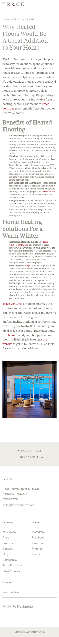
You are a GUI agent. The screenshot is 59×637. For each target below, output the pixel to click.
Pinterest (37, 549)
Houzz (36, 554)
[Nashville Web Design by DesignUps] (25, 607)
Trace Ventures (37, 632)
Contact (7, 549)
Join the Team (11, 592)
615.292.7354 (10, 500)
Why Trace (9, 532)
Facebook (38, 538)
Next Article (29, 457)
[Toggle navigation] (52, 2)
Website (7, 607)
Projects (7, 543)
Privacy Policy (11, 571)
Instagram (38, 532)
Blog (5, 554)
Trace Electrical (12, 566)
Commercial (9, 560)
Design (30, 20)
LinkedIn (37, 543)
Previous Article (29, 451)
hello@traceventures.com (18, 505)
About (6, 538)
